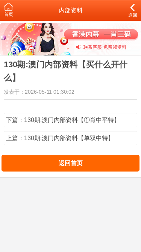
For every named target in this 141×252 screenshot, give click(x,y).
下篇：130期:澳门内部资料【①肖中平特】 (63, 120)
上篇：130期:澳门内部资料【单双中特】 (60, 138)
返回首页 (71, 163)
